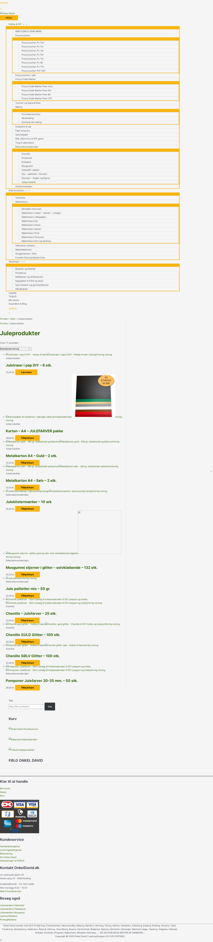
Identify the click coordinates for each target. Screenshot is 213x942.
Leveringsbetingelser (11, 850)
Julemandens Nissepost (12, 912)
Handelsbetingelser (10, 846)
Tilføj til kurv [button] (27, 438)
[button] (1, 940)
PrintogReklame (8, 919)
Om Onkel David (8, 857)
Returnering (6, 853)
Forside (4, 323)
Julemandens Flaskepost (13, 909)
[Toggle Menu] (93, 27)
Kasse (3, 792)
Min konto (5, 788)
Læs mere (26, 372)
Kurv (2, 795)
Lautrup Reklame (9, 916)
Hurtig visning (105, 354)
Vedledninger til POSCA (12, 860)
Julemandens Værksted (12, 905)
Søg (11, 700)
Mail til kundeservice (10, 891)
